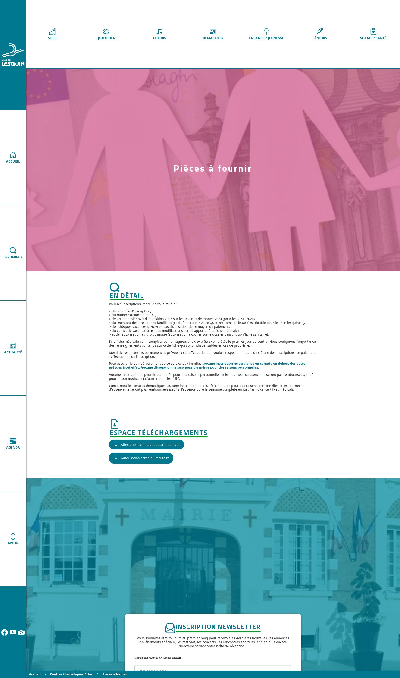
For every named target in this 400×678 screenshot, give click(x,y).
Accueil (34, 674)
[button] (52, 34)
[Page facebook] (4, 632)
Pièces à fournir (114, 674)
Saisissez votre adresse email (157, 658)
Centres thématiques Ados (71, 674)
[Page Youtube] (13, 632)
